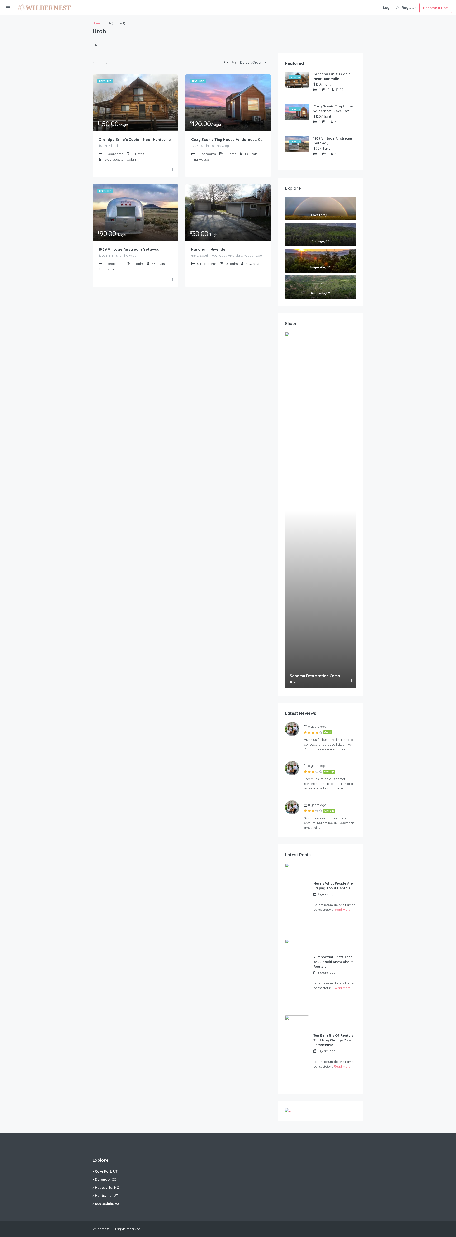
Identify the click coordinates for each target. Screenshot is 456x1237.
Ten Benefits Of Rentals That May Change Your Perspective (333, 1040)
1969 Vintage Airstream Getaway (129, 249)
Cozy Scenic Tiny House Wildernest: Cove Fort (228, 139)
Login (388, 7)
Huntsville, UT (106, 1196)
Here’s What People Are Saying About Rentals (333, 885)
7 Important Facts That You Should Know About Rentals (333, 962)
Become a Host (436, 8)
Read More (342, 909)
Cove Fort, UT (106, 1171)
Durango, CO (105, 1179)
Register (409, 7)
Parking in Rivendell (209, 249)
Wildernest (321, 899)
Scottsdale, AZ (107, 1204)
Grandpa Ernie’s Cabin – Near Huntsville (135, 139)
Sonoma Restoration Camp (315, 676)
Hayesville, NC (107, 1187)
